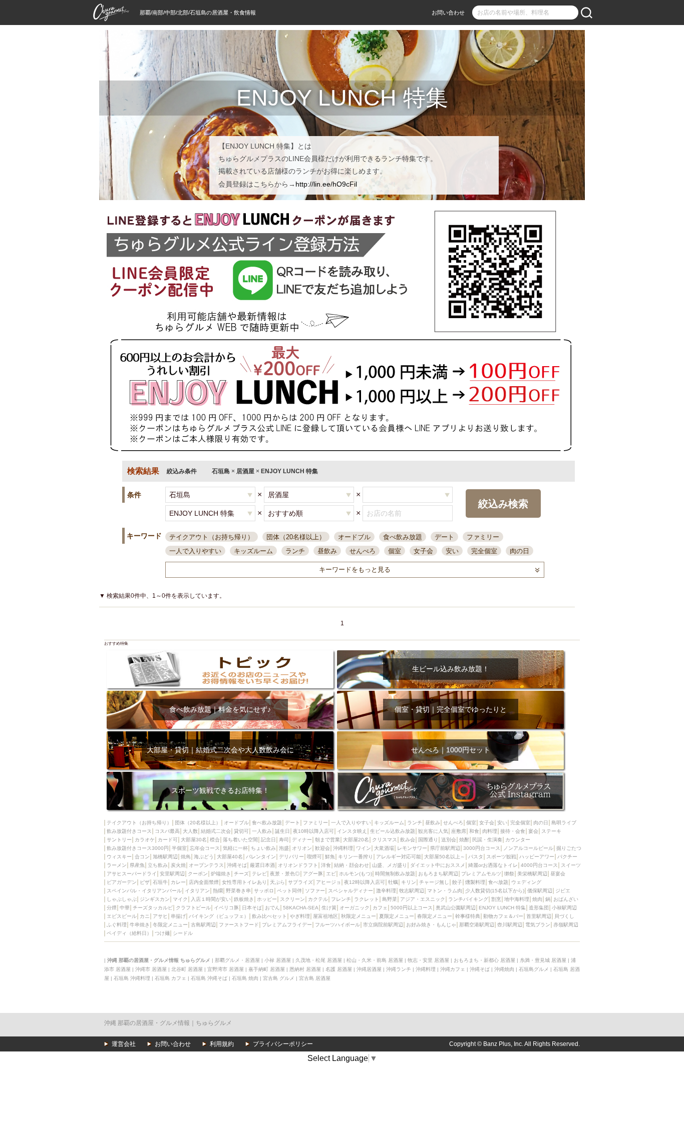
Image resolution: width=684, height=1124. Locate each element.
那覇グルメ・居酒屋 (237, 960)
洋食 (326, 865)
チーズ (241, 873)
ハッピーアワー (536, 856)
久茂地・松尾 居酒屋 (318, 960)
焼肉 (537, 899)
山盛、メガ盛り (389, 865)
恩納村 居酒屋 (305, 969)
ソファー (315, 890)
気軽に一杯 (235, 848)
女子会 (423, 551)
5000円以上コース (412, 907)
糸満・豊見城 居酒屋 (543, 960)
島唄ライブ (563, 822)
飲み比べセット (269, 916)
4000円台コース (539, 865)
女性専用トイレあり (244, 882)
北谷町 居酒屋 (187, 969)
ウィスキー (119, 856)
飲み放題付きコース (129, 831)
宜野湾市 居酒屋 (225, 969)
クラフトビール (193, 907)
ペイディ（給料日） (129, 933)
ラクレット (366, 899)
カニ (145, 916)
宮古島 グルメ (278, 978)
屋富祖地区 (325, 916)
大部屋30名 (194, 839)
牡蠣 (393, 882)
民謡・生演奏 (487, 839)
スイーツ (571, 865)
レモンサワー (412, 848)
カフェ (380, 907)
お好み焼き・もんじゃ (431, 924)
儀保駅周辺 (539, 890)
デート (444, 537)
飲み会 (407, 839)
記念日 (268, 839)
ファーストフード (239, 924)
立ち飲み (158, 865)
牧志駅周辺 (411, 890)
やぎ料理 (300, 916)
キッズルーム (253, 551)
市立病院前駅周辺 (383, 924)
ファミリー (483, 537)
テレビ (259, 873)
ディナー (302, 839)
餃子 (457, 882)
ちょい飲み (263, 848)
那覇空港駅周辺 (476, 924)
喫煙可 (314, 856)
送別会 (448, 839)
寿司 (284, 839)
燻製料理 (475, 882)
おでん (272, 907)
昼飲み (327, 551)
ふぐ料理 (117, 924)
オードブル (354, 537)
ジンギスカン (155, 899)
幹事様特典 (467, 916)
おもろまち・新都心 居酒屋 (484, 960)
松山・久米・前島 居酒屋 (375, 960)
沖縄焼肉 (504, 969)
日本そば (252, 907)
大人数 (190, 831)
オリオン (302, 848)
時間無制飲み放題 (395, 873)
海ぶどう (204, 856)
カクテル (318, 899)
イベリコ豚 (226, 907)
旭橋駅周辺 (165, 856)
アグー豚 (313, 873)
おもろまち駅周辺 (438, 873)
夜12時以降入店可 (364, 882)
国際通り (428, 839)
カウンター (517, 839)
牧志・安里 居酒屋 (428, 960)
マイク (180, 899)
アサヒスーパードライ (132, 873)
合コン (142, 856)
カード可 (168, 839)
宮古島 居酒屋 (314, 978)
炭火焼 (178, 865)
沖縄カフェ (452, 969)
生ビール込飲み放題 (392, 831)
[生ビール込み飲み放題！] (450, 653)
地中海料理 (516, 899)
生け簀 (328, 907)
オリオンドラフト (298, 865)
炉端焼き (221, 873)
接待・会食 (512, 831)
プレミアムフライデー (287, 924)
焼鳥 (186, 856)
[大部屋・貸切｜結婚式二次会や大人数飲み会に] (220, 734)
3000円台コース (481, 848)
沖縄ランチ (398, 969)
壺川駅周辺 (509, 924)
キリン (408, 882)
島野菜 (389, 899)
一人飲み (262, 831)
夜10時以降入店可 (313, 831)
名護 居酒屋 (338, 969)
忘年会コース (205, 848)
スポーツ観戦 (501, 856)
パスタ (475, 856)
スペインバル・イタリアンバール (144, 890)
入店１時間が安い (211, 899)
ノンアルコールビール (528, 848)
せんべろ (363, 551)
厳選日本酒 (262, 865)
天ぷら (277, 882)
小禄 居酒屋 (277, 960)
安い (452, 551)
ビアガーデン (122, 882)
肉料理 (489, 831)
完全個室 (484, 551)
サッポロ (264, 890)
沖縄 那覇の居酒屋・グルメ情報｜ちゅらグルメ (168, 1022)
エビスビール (122, 916)
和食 (474, 831)
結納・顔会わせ (351, 865)
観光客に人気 (433, 831)
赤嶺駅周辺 (565, 924)
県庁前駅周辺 (445, 848)
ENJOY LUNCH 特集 (502, 907)
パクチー (567, 856)
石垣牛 (160, 882)
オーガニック (354, 907)
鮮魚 (330, 856)
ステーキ (551, 831)
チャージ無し (434, 882)
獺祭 (509, 873)
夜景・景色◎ (285, 873)
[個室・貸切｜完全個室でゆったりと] (450, 694)
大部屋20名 (356, 839)
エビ (331, 873)
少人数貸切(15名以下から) (494, 890)
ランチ (295, 551)
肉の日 (519, 551)
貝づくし (564, 916)
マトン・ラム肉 (444, 890)
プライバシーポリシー (283, 1043)
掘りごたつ (568, 848)
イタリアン (197, 890)
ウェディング (526, 882)
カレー (178, 882)
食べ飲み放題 (402, 537)
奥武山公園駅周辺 (456, 907)
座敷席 (458, 831)
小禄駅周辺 (564, 907)
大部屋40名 (230, 856)
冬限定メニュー (170, 924)
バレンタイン (261, 856)
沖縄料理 (343, 848)
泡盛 (284, 848)
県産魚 (137, 865)
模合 (215, 839)
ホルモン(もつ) (355, 873)
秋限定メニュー (358, 916)
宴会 (533, 831)
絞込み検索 (503, 503)
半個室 (179, 848)
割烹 (496, 899)
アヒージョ (328, 882)
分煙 (112, 907)
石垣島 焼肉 (245, 978)
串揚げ (178, 916)
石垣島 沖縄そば (209, 978)
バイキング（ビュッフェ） (219, 916)
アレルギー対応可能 (398, 856)
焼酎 (464, 839)
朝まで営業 (327, 839)
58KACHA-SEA (300, 907)
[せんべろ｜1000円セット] (450, 734)
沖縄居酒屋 (369, 969)
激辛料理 (386, 890)
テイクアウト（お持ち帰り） (211, 537)
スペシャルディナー (350, 890)
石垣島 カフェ (170, 978)
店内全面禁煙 (204, 882)
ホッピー (267, 899)
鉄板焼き (244, 899)
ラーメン (117, 865)
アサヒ (160, 916)
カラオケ (145, 839)
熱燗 (218, 890)
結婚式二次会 (216, 831)
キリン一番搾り (355, 856)
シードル (183, 933)
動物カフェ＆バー (503, 916)
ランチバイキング (468, 899)
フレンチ (341, 899)
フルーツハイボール (337, 924)
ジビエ (562, 890)
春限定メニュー (434, 916)
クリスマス (384, 839)
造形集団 (539, 907)
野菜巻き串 (238, 890)
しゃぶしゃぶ (122, 899)
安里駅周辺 (172, 873)
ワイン (363, 848)
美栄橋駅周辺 (532, 873)
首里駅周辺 (538, 916)
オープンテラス (206, 865)
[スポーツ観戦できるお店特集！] (220, 775)
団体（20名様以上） (295, 537)
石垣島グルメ (534, 969)
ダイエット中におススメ (437, 865)
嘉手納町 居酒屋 (266, 969)
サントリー (119, 839)
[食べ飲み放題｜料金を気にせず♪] (220, 694)
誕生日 (282, 831)
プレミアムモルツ (481, 873)
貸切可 (241, 831)
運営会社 (124, 1043)
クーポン (198, 873)
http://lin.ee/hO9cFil (326, 184)
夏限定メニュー (396, 916)
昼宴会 (557, 873)
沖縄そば (237, 865)
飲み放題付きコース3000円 (138, 848)
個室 (394, 551)
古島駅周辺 (203, 924)
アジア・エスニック (422, 899)
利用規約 (222, 1043)
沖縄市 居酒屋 (151, 969)
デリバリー (291, 856)
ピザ (145, 882)
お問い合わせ (448, 13)
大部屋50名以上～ (444, 856)
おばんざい (565, 899)
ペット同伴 (289, 890)
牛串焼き (140, 924)
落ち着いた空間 (240, 839)
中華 (125, 907)
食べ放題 (498, 882)
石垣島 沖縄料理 (132, 978)
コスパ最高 (167, 831)
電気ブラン (537, 924)
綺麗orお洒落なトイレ (493, 865)
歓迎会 (322, 848)
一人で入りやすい (195, 551)
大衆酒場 (384, 848)
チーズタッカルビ (153, 907)
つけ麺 (162, 933)
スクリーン (292, 899)
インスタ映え (352, 831)
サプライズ (300, 882)
